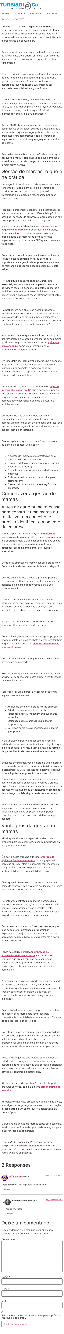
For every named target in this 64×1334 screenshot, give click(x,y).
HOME (5, 13)
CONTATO (19, 19)
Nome (5, 1277)
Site (3, 1301)
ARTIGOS (52, 13)
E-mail (6, 1289)
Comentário (9, 1239)
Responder (5, 1189)
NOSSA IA (19, 13)
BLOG (5, 19)
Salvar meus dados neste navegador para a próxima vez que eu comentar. (30, 1316)
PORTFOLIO (36, 13)
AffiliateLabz (16, 1176)
